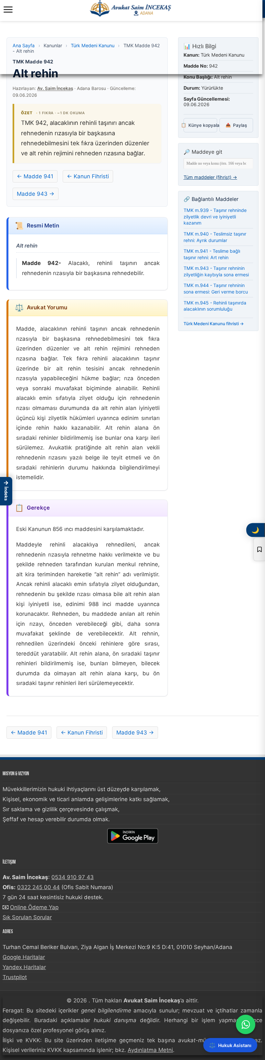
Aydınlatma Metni (150, 1050)
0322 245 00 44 (38, 887)
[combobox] (218, 163)
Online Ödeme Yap (34, 907)
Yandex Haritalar (24, 967)
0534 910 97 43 (72, 877)
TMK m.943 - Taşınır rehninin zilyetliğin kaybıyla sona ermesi (216, 271)
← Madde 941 (35, 176)
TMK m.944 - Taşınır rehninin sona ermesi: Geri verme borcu (216, 288)
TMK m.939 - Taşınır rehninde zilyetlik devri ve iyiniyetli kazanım (215, 216)
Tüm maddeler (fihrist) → (210, 177)
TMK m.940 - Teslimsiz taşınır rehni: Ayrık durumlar (215, 237)
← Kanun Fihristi (88, 176)
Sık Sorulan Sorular (27, 917)
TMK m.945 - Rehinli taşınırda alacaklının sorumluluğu (215, 306)
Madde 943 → (35, 194)
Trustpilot (15, 977)
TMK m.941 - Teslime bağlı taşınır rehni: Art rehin (212, 254)
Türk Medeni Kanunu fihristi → (214, 323)
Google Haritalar (24, 957)
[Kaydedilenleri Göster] (259, 549)
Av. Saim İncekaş (55, 88)
